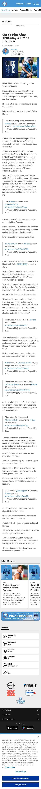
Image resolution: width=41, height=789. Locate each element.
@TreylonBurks (11, 244)
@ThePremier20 (11, 204)
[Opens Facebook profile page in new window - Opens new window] (12, 54)
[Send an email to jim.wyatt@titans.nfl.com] (22, 54)
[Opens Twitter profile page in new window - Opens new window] (15, 54)
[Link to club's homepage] (4, 3)
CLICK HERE (22, 264)
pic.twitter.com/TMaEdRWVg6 (17, 368)
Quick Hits (6, 21)
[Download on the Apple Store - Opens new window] (12, 728)
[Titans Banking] (30, 686)
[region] (20, 761)
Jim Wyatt (14, 49)
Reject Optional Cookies (20, 778)
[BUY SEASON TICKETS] (20, 616)
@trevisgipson (21, 490)
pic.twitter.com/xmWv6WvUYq (17, 390)
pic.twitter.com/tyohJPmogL (16, 207)
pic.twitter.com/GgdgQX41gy (16, 425)
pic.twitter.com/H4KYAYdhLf (16, 325)
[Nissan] (11, 686)
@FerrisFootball (11, 420)
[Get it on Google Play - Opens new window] (28, 729)
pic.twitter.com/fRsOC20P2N (16, 249)
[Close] (38, 736)
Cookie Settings (20, 772)
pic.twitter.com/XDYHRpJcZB (16, 496)
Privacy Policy (10, 767)
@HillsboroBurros (12, 384)
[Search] (34, 3)
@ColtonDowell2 (24, 363)
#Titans (8, 123)
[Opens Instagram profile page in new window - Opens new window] (19, 54)
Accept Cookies (20, 785)
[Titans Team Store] (20, 700)
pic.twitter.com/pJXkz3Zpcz (24, 126)
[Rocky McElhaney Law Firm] (30, 693)
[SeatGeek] (11, 693)
